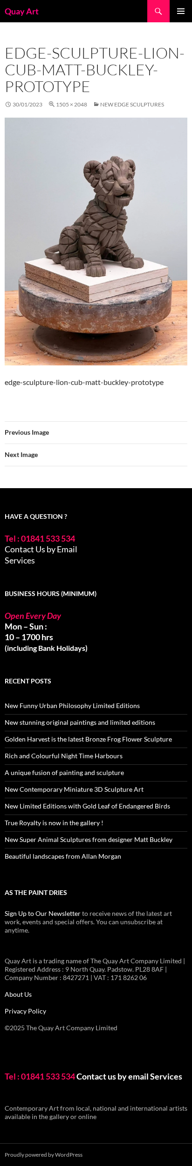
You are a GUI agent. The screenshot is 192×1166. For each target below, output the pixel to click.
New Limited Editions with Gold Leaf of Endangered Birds (87, 806)
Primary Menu (181, 11)
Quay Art (22, 11)
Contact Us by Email (41, 549)
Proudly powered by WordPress (43, 1154)
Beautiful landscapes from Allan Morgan (63, 856)
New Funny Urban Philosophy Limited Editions (72, 705)
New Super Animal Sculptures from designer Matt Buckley (88, 839)
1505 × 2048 (71, 104)
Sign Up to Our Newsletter (43, 913)
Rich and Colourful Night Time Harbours (64, 756)
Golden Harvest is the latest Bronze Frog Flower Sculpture (88, 739)
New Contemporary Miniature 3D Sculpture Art (74, 789)
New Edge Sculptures (132, 104)
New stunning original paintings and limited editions (80, 722)
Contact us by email (112, 1076)
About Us (18, 994)
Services (20, 560)
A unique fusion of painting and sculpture (64, 772)
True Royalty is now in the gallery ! (54, 823)
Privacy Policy (25, 1011)
